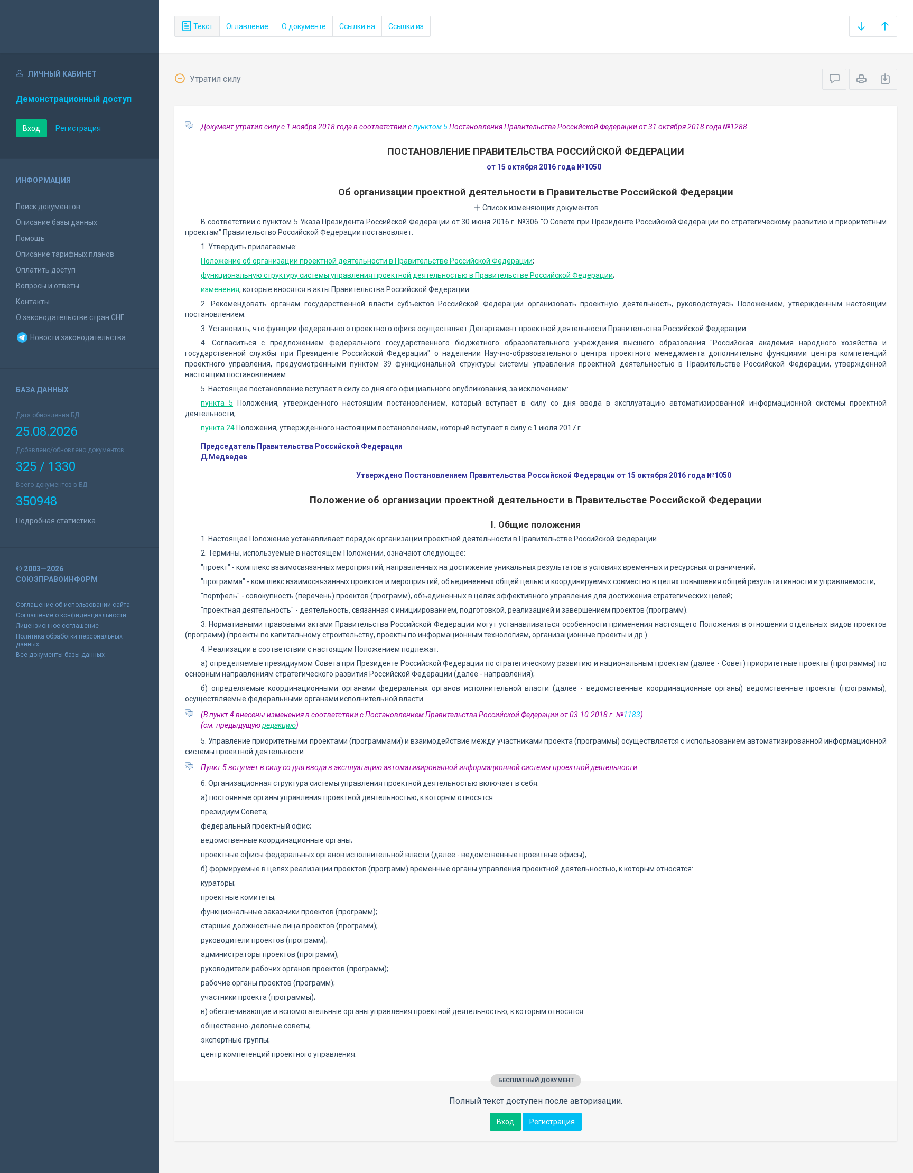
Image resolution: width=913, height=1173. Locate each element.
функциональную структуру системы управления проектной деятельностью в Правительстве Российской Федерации (407, 275)
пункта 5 (217, 403)
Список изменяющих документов (540, 207)
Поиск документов (48, 206)
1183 (631, 714)
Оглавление (247, 26)
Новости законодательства (77, 337)
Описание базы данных (56, 222)
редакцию (279, 725)
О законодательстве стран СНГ (70, 317)
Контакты (33, 301)
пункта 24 (218, 428)
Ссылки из (406, 26)
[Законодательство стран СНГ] (79, 26)
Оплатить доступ (46, 270)
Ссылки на (357, 26)
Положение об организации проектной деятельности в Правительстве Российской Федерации (367, 261)
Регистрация (78, 128)
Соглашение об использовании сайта (73, 604)
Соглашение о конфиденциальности (71, 615)
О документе (304, 26)
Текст (202, 26)
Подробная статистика (56, 521)
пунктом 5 (430, 127)
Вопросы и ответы (47, 285)
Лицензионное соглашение (57, 626)
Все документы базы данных (60, 655)
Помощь (30, 238)
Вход (31, 128)
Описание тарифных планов (65, 254)
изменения (220, 289)
